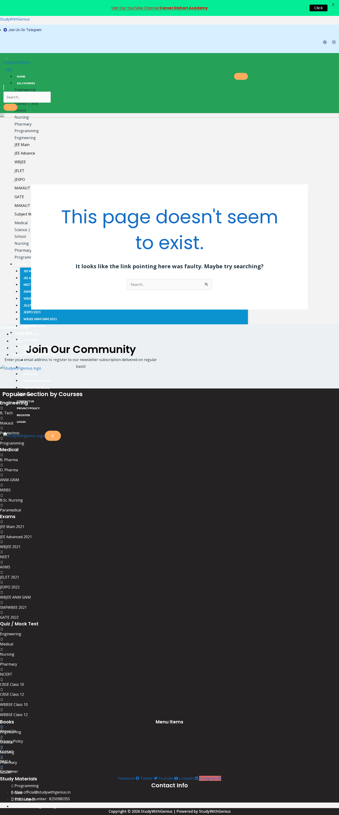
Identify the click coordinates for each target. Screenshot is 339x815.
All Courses (26, 83)
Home (21, 76)
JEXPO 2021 (32, 312)
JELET (19, 170)
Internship (30, 374)
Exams (22, 264)
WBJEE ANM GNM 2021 (40, 319)
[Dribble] (325, 42)
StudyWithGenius (15, 19)
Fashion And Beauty (37, 387)
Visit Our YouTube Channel (159, 8)
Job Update (31, 339)
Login (21, 422)
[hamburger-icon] (241, 76)
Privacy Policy (28, 408)
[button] (3, 87)
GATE (19, 196)
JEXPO (20, 179)
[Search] (10, 107)
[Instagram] (334, 42)
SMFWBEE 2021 (35, 326)
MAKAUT (22, 188)
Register (23, 415)
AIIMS (28, 291)
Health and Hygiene (37, 380)
